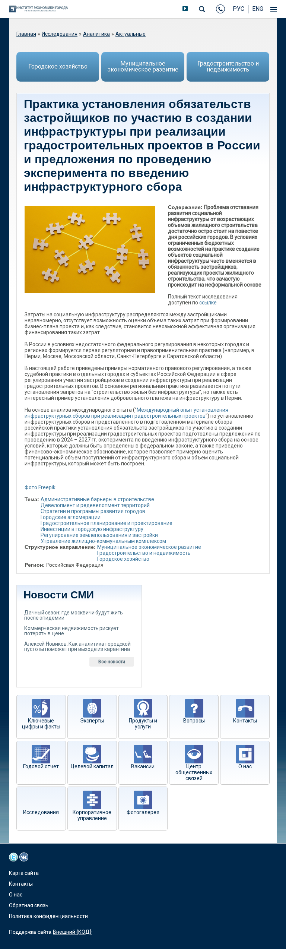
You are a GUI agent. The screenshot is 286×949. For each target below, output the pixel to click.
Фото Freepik (40, 487)
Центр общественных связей (193, 772)
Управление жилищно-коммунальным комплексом (103, 541)
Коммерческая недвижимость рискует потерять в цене (71, 630)
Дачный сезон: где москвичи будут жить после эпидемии (73, 615)
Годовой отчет (41, 766)
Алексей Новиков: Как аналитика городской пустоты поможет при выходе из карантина (77, 646)
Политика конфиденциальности (48, 916)
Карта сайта (24, 873)
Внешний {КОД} (72, 932)
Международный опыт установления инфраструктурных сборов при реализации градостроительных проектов (126, 413)
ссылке (208, 303)
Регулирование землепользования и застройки (99, 535)
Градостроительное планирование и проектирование (106, 523)
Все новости (111, 661)
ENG (257, 8)
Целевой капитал (92, 766)
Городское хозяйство (58, 66)
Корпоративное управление (92, 815)
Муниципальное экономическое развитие (142, 66)
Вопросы (194, 721)
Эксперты (92, 721)
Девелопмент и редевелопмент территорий (95, 505)
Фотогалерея (143, 812)
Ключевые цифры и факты (41, 724)
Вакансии (143, 766)
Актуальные (130, 34)
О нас (245, 766)
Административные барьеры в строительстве (97, 499)
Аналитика (96, 34)
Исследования (59, 34)
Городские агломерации (71, 517)
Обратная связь (28, 905)
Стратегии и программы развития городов (93, 511)
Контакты (245, 721)
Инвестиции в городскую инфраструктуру (92, 529)
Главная (26, 34)
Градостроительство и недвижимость (228, 66)
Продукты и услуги (143, 724)
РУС (238, 8)
